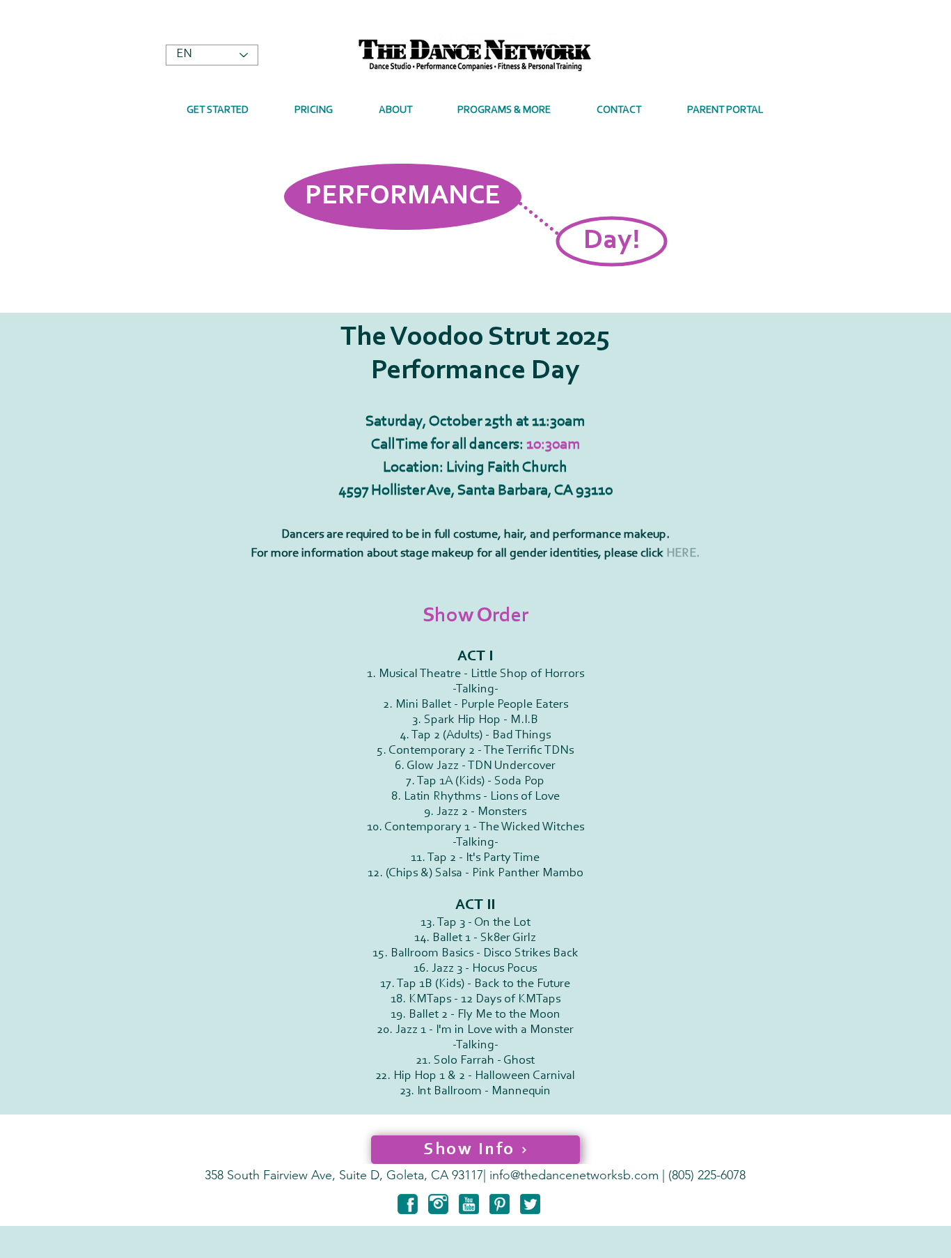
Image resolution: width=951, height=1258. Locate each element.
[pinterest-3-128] (499, 1204)
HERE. (683, 554)
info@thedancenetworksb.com (574, 1175)
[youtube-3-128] (469, 1204)
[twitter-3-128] (530, 1204)
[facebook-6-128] (408, 1204)
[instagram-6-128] (438, 1204)
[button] (395, 110)
